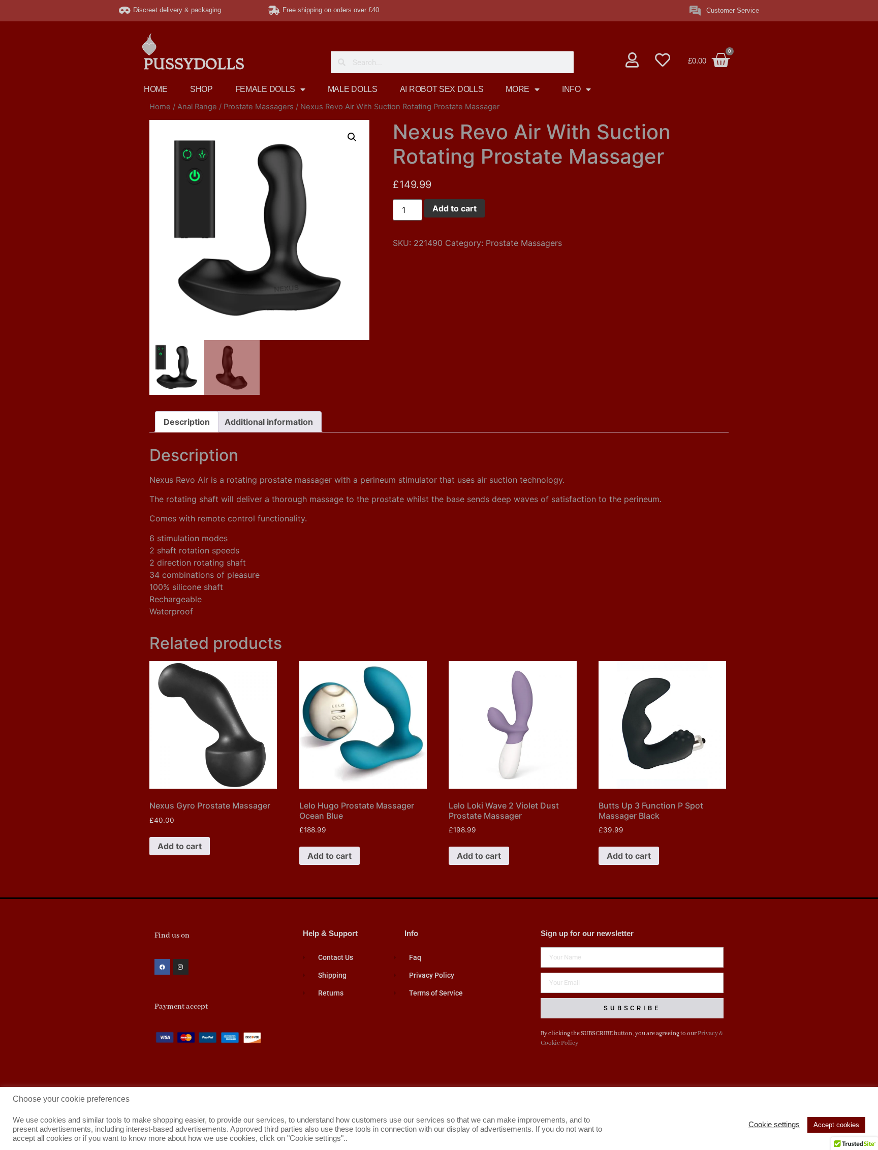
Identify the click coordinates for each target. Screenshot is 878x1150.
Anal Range (197, 106)
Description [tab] (187, 422)
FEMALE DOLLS (265, 89)
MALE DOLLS (353, 89)
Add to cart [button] (180, 846)
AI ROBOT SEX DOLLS (442, 89)
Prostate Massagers (259, 106)
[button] (352, 137)
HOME (156, 89)
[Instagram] (181, 967)
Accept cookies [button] (836, 1125)
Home (160, 106)
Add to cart (454, 208)
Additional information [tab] (269, 422)
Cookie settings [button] (774, 1125)
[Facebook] (162, 967)
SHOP (201, 89)
